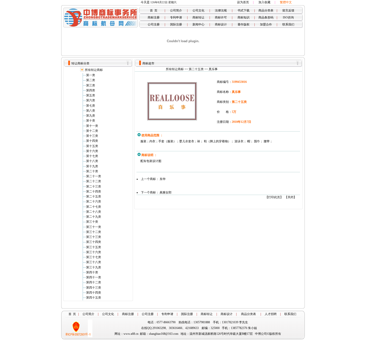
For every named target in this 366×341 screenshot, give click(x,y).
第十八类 (92, 161)
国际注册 (176, 24)
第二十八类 (93, 211)
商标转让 (198, 17)
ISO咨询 (288, 17)
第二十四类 (93, 191)
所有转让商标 (94, 70)
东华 (163, 179)
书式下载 (243, 10)
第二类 (90, 80)
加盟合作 (266, 24)
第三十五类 (93, 247)
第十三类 (92, 136)
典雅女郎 (166, 192)
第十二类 (92, 131)
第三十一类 (93, 227)
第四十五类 (93, 297)
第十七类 (92, 156)
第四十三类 (93, 287)
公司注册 (154, 24)
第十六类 (92, 151)
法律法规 (221, 10)
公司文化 (198, 10)
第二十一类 (93, 176)
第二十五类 (93, 196)
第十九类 (92, 166)
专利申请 (176, 17)
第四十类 (92, 272)
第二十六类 (93, 201)
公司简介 (176, 10)
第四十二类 (93, 282)
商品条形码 (265, 17)
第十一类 (92, 126)
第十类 (90, 120)
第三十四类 (93, 242)
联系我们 (288, 24)
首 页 (153, 10)
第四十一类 (93, 277)
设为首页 (243, 2)
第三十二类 (93, 232)
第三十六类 (93, 252)
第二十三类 (93, 186)
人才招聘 (271, 314)
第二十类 (92, 171)
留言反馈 (288, 10)
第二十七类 (93, 206)
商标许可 (221, 17)
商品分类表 (265, 10)
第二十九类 (93, 216)
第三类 (90, 85)
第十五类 (92, 146)
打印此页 (274, 197)
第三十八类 (93, 262)
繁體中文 (286, 2)
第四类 (90, 90)
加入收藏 (264, 2)
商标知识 (243, 17)
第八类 (90, 110)
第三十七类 (93, 257)
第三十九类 (93, 267)
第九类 (90, 115)
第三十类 (92, 221)
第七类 (90, 105)
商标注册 (154, 17)
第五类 (90, 95)
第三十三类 (93, 237)
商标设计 (221, 24)
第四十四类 (93, 292)
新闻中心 (198, 24)
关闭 (291, 197)
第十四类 (92, 141)
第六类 (90, 100)
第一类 (90, 75)
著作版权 (243, 24)
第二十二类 (93, 181)
